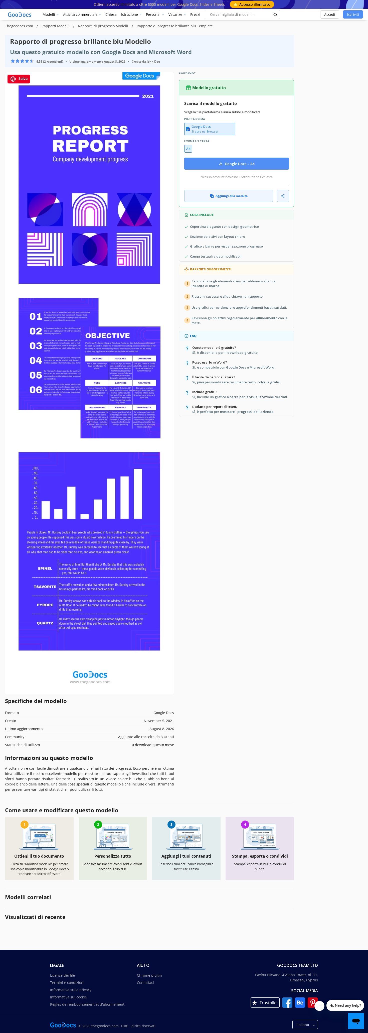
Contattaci (145, 982)
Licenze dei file (62, 975)
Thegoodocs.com (19, 26)
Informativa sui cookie (68, 997)
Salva (23, 78)
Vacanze (175, 14)
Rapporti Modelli (56, 26)
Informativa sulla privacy (70, 989)
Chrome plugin (149, 975)
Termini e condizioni (67, 982)
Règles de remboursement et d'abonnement (87, 1004)
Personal (153, 14)
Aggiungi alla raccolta (232, 196)
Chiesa (111, 14)
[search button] (275, 15)
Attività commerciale (80, 14)
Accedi (329, 14)
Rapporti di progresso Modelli (103, 26)
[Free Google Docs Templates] (20, 14)
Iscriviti (353, 14)
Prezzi (195, 14)
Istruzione (129, 14)
